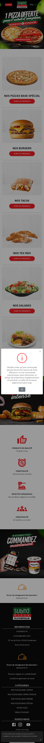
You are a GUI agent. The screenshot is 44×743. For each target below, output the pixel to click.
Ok (22, 389)
